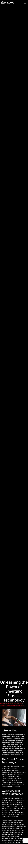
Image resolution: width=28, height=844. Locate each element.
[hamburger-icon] (25, 3)
